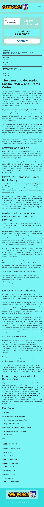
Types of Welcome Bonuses (14, 416)
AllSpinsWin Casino (11, 467)
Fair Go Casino (9, 456)
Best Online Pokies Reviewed (15, 431)
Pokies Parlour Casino (12, 463)
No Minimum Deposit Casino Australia (17, 427)
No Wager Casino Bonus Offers (15, 420)
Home (6, 412)
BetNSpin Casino (10, 470)
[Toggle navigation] (39, 7)
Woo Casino (8, 478)
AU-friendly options (28, 309)
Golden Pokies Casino (12, 448)
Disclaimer (8, 435)
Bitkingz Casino (9, 474)
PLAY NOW (22, 41)
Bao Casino (8, 452)
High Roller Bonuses (11, 424)
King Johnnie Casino (11, 459)
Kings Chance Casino (11, 481)
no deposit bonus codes (15, 244)
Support (7, 438)
